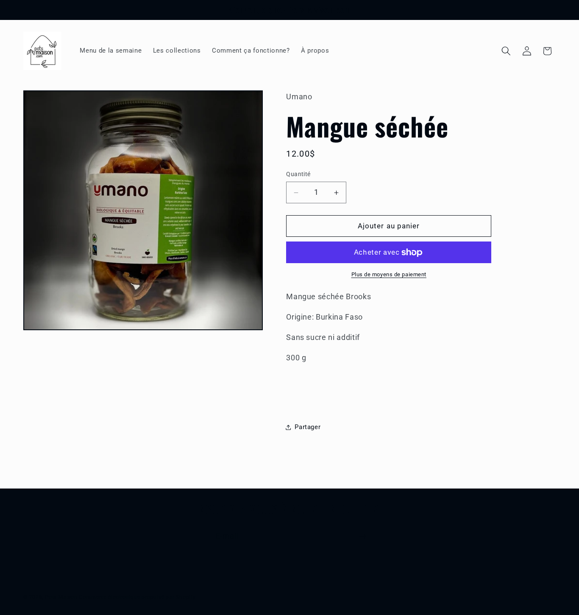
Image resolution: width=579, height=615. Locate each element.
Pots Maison (61, 597)
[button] (506, 51)
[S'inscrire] (363, 536)
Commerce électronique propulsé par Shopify (137, 597)
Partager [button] (307, 427)
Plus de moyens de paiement (388, 275)
